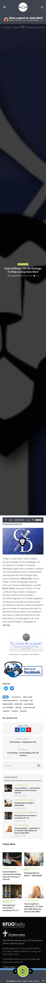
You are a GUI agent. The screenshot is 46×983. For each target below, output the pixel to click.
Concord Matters (21, 785)
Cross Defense (23, 264)
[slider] (38, 519)
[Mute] (33, 520)
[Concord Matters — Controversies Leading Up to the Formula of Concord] (8, 788)
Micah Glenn (28, 704)
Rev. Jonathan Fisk (14, 276)
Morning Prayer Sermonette (25, 812)
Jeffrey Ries (18, 704)
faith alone (24, 700)
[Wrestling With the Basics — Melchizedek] (8, 803)
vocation (23, 711)
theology (6, 711)
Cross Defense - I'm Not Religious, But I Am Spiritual (23, 754)
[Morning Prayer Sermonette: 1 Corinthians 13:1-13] (8, 815)
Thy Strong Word (21, 825)
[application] (23, 520)
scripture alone (29, 707)
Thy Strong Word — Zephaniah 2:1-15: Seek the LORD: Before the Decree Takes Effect (27, 830)
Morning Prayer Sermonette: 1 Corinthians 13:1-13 (25, 816)
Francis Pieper (8, 704)
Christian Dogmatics (10, 700)
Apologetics (16, 697)
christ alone (27, 697)
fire (31, 700)
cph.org (6, 625)
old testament (8, 707)
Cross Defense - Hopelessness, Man (23, 742)
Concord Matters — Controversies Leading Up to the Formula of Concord (27, 790)
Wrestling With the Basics (24, 800)
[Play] (6, 520)
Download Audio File (12, 524)
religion (18, 707)
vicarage (15, 711)
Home (22, 26)
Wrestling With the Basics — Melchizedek (33, 874)
